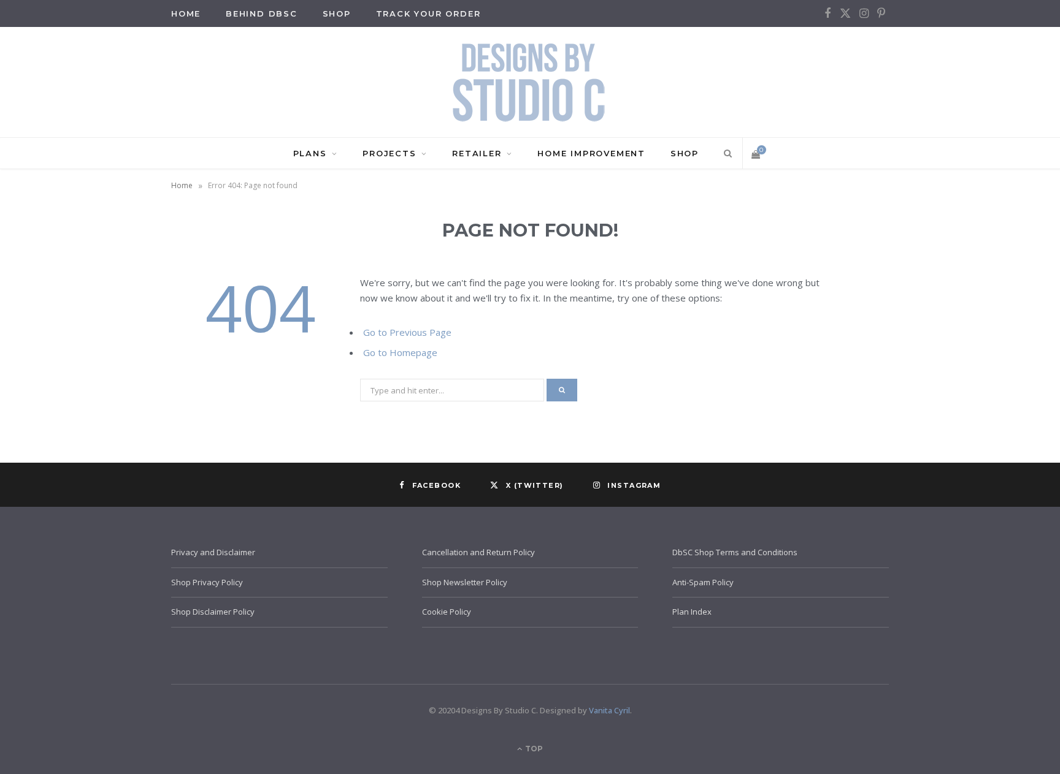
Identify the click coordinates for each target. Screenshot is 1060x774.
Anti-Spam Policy (703, 582)
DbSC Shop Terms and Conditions (734, 552)
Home (182, 185)
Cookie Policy (446, 611)
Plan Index (692, 611)
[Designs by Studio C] (530, 82)
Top (533, 748)
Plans (310, 153)
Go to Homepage (400, 352)
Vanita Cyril (609, 710)
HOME (186, 13)
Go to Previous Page (407, 332)
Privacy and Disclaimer (213, 552)
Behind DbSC (262, 13)
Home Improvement (591, 153)
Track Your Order (428, 13)
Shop (337, 13)
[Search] (726, 153)
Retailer (476, 153)
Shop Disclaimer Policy (213, 611)
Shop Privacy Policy (207, 582)
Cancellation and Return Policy (478, 552)
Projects (389, 153)
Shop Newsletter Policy (464, 582)
